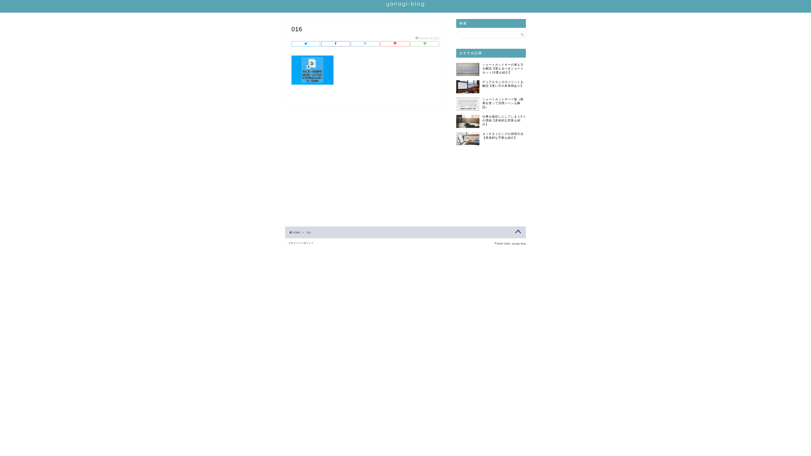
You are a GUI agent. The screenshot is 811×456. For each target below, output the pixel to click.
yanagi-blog (405, 3)
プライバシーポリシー (301, 243)
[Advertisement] (491, 184)
